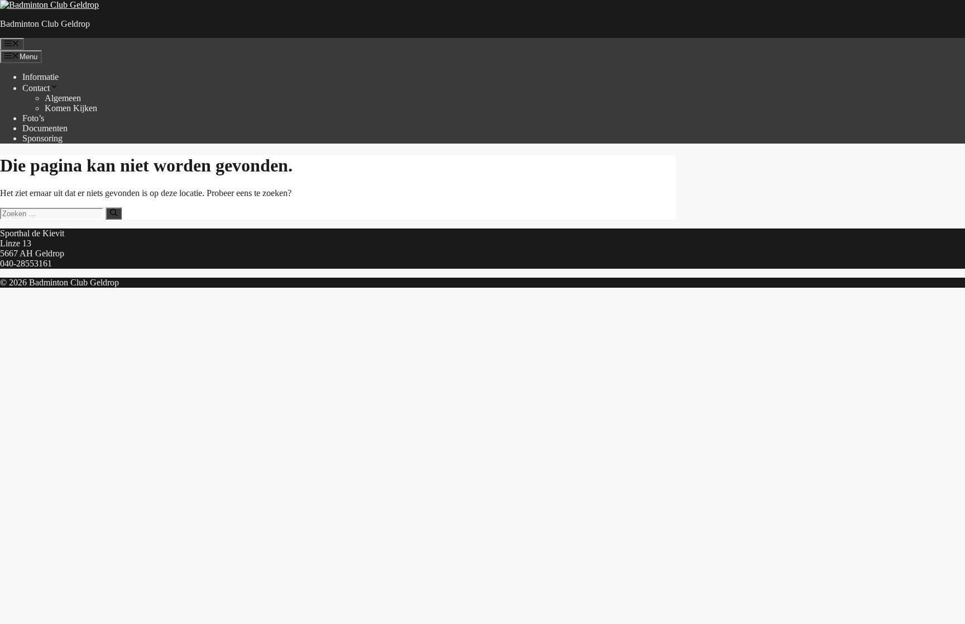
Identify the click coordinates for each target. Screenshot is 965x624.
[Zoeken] (114, 213)
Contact (36, 88)
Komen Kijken (71, 108)
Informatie (40, 77)
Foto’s (33, 118)
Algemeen (63, 98)
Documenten (45, 128)
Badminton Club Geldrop (45, 23)
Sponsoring (42, 138)
